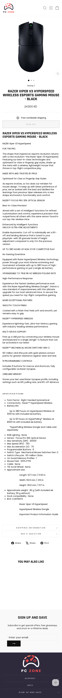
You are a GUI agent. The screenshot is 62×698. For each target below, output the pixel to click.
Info (30, 685)
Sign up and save (30, 692)
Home (30, 85)
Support (30, 678)
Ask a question (31, 534)
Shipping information (31, 528)
